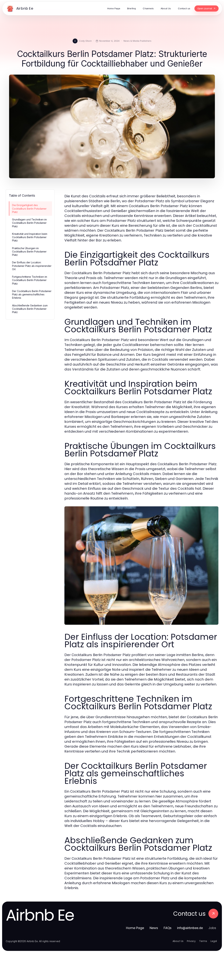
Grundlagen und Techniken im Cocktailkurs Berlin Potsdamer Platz (29, 223)
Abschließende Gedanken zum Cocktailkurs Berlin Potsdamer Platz (30, 309)
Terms (203, 941)
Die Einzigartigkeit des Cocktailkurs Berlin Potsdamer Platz (29, 208)
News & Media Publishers (137, 40)
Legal (214, 941)
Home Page (135, 928)
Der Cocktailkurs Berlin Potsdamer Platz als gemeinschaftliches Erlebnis (31, 294)
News (154, 928)
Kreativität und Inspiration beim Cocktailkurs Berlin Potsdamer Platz (29, 237)
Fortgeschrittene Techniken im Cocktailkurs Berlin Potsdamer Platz (29, 280)
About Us (178, 941)
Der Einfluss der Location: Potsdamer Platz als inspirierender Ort (31, 266)
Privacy (191, 941)
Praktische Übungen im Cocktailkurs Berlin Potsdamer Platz (29, 252)
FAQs (168, 928)
